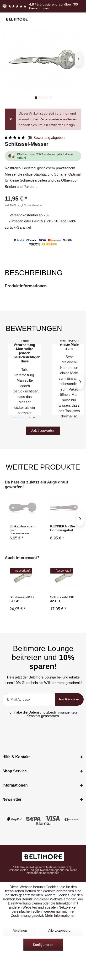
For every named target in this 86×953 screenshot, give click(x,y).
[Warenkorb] (77, 19)
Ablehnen (20, 930)
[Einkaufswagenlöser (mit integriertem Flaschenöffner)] (22, 505)
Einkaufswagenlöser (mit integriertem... (23, 529)
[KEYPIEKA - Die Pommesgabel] (63, 505)
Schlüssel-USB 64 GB (22, 599)
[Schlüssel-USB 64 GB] (22, 576)
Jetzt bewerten (43, 430)
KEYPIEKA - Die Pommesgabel (62, 528)
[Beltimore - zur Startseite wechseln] (17, 19)
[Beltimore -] (43, 856)
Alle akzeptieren (60, 930)
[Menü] (51, 19)
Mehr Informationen (60, 915)
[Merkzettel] (60, 19)
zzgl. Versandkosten (30, 205)
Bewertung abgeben (48, 137)
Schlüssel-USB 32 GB (62, 599)
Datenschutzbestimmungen (49, 712)
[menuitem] (51, 19)
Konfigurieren (43, 945)
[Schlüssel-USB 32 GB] (63, 576)
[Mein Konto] (68, 19)
